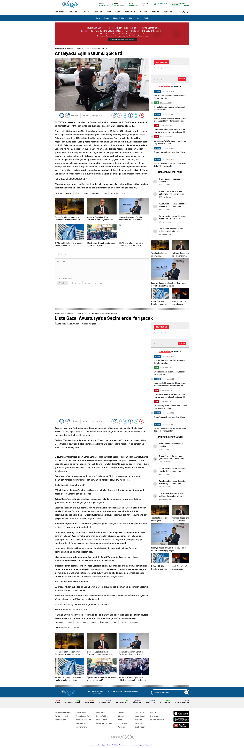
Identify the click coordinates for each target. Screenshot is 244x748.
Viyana (76, 628)
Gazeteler (167, 11)
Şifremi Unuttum (157, 720)
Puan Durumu (122, 702)
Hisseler (137, 702)
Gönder (62, 283)
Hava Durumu (105, 702)
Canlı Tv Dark (80, 712)
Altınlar (121, 712)
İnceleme (95, 193)
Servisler (73, 11)
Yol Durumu (165, 702)
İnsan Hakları (105, 622)
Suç (124, 193)
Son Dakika (59, 11)
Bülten (115, 18)
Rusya (105, 193)
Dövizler (121, 716)
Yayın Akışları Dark (83, 716)
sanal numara (81, 727)
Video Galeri (139, 716)
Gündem (85, 11)
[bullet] (89, 282)
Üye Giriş (153, 712)
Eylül (77, 622)
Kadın (117, 11)
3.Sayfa (97, 18)
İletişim (103, 745)
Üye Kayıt (154, 716)
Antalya (68, 193)
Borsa (57, 702)
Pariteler (150, 702)
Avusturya (60, 622)
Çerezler (122, 745)
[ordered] (85, 282)
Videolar (143, 11)
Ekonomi (98, 11)
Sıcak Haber (140, 727)
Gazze (85, 622)
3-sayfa (59, 193)
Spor (108, 11)
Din (122, 18)
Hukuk (85, 193)
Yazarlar (155, 11)
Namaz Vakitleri (72, 702)
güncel (94, 622)
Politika (146, 18)
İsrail (115, 622)
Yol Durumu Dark (61, 716)
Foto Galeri (130, 11)
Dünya (77, 193)
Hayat (138, 18)
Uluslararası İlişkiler (63, 628)
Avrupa (106, 18)
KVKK (128, 745)
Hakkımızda (95, 745)
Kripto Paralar (182, 702)
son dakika (115, 193)
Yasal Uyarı (149, 745)
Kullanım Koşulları (138, 745)
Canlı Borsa (100, 712)
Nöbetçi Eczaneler (83, 720)
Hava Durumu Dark (62, 712)
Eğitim (129, 18)
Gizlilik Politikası (112, 745)
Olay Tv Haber (59, 48)
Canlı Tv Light (60, 720)
